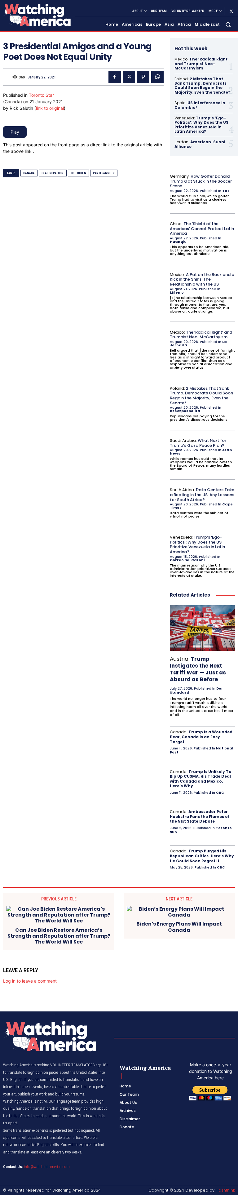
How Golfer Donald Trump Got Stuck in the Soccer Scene (201, 181)
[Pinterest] (143, 77)
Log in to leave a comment (30, 981)
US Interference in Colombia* (199, 105)
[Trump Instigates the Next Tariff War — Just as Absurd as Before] (202, 628)
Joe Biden (78, 173)
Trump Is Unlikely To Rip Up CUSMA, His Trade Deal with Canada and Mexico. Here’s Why (200, 779)
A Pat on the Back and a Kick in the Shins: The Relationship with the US (202, 279)
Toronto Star (41, 95)
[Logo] (36, 14)
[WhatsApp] (157, 77)
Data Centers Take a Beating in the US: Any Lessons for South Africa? (202, 494)
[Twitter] (231, 11)
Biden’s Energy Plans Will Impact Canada (179, 927)
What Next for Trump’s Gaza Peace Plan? (198, 443)
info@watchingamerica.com (47, 1166)
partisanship (104, 173)
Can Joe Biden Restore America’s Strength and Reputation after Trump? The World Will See (58, 936)
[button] (228, 24)
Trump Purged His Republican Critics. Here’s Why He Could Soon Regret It (202, 855)
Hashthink (225, 1190)
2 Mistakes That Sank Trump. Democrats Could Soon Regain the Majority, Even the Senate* (202, 85)
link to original (50, 108)
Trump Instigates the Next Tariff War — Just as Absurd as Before (198, 669)
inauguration (53, 173)
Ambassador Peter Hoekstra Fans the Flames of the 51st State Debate (200, 816)
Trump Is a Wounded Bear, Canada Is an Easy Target (201, 736)
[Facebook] (114, 77)
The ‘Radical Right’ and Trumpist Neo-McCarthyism (201, 63)
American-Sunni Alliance (199, 144)
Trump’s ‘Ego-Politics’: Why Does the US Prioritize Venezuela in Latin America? (201, 124)
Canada (29, 173)
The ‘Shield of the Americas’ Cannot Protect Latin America (202, 228)
